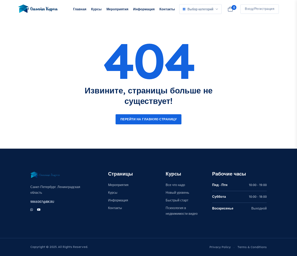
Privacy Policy (220, 247)
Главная (79, 9)
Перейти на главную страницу (148, 119)
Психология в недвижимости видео (182, 211)
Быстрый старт (177, 200)
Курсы (96, 9)
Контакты (167, 9)
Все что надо (175, 185)
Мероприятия (117, 9)
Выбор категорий (200, 9)
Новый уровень (177, 193)
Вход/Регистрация (259, 9)
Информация (144, 9)
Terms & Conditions (252, 247)
